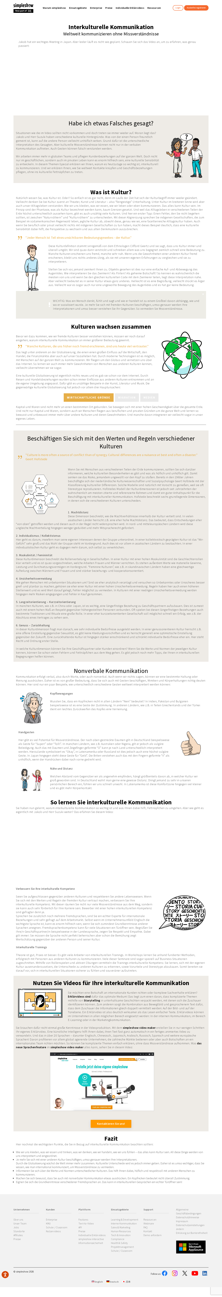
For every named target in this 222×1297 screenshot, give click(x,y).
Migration (127, 397)
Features (83, 1219)
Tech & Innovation (121, 1235)
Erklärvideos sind (79, 996)
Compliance (117, 1239)
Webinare (149, 1223)
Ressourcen (150, 1219)
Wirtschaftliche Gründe (88, 397)
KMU (48, 1223)
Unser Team (20, 1223)
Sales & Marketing (120, 1227)
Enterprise (51, 1219)
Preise (81, 1231)
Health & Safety (119, 1243)
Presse (17, 1239)
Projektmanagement (122, 1246)
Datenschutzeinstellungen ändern (190, 1227)
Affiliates (18, 1235)
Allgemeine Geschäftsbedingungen (188, 1211)
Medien (149, 397)
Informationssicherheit (90, 1243)
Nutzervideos (53, 1231)
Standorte (19, 1231)
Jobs (16, 1227)
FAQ (146, 1227)
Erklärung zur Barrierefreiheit (192, 1232)
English (98, 1281)
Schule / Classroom (56, 1227)
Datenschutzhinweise (187, 1217)
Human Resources (121, 1231)
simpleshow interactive (91, 1239)
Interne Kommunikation (124, 1223)
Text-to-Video (86, 1223)
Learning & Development (124, 1219)
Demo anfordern (153, 1235)
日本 (128, 1281)
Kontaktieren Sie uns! (111, 1124)
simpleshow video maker (139, 1028)
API (80, 1227)
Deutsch (114, 1281)
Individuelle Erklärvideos (91, 1235)
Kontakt (148, 1231)
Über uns (18, 1219)
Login (178, 7)
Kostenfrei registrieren (196, 7)
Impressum (182, 1221)
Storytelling (92, 1000)
